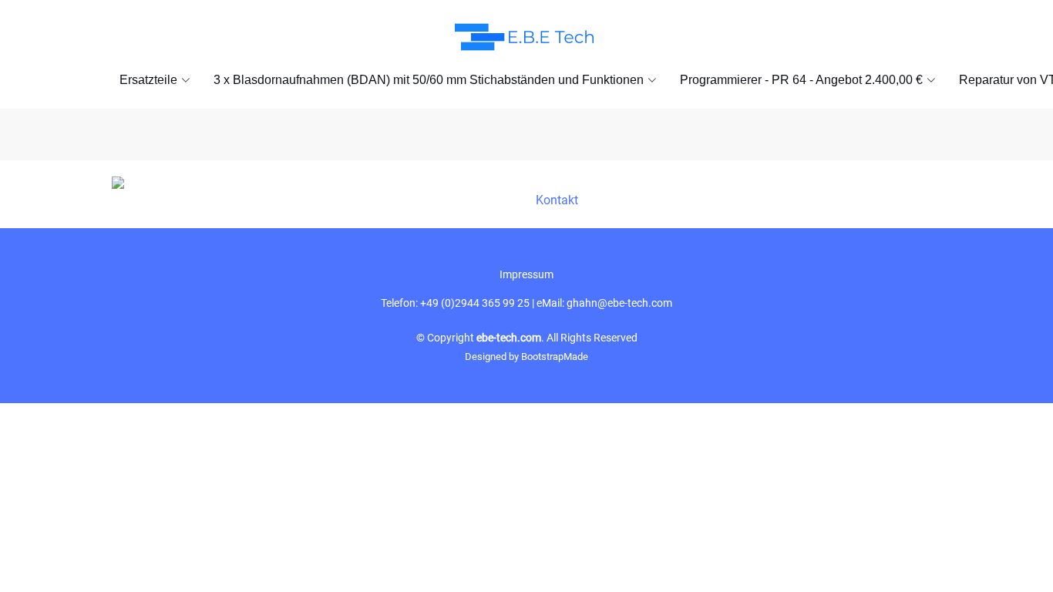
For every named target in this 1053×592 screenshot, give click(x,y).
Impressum (526, 274)
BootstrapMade (554, 356)
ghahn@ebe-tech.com (619, 303)
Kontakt (557, 200)
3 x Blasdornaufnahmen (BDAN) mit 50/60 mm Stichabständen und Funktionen (429, 79)
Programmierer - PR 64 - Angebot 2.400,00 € (801, 79)
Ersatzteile (148, 79)
